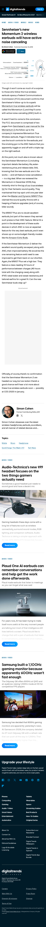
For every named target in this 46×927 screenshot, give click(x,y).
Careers (5, 889)
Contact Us (6, 834)
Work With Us (7, 893)
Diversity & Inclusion (9, 898)
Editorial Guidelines (9, 843)
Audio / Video (7, 808)
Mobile (4, 443)
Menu (3, 9)
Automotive (6, 820)
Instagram (9, 780)
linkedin (18, 416)
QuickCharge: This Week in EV (13, 448)
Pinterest (32, 780)
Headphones (23, 443)
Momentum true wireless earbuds (18, 106)
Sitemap (29, 898)
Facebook (3, 780)
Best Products (31, 812)
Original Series (32, 820)
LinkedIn (38, 780)
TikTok (26, 780)
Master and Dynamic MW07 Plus (27, 196)
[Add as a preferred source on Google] (8, 51)
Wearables (30, 800)
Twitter (15, 780)
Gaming (5, 804)
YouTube (21, 780)
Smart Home (7, 812)
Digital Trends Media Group (13, 911)
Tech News (32, 448)
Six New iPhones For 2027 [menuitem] (26, 15)
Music (13, 443)
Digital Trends (13, 12)
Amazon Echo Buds (18, 237)
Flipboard (3, 786)
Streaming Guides (33, 808)
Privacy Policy (31, 889)
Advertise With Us (8, 839)
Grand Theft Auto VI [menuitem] (8, 15)
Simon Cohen (8, 47)
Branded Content (32, 837)
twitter (22, 416)
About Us (5, 830)
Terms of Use (6, 903)
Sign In (39, 9)
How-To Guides (32, 816)
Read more (10, 545)
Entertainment (7, 816)
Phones (4, 796)
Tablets (29, 796)
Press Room (30, 893)
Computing (6, 800)
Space (28, 804)
